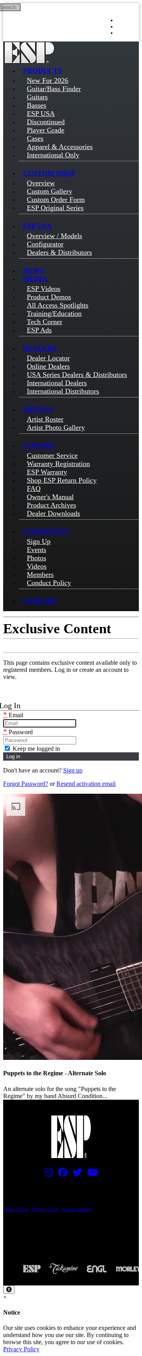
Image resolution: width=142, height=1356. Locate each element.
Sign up (72, 770)
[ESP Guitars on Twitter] (75, 1174)
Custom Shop (49, 173)
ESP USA (37, 226)
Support (39, 446)
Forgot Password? (25, 783)
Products (42, 71)
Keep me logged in (35, 748)
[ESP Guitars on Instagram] (47, 1174)
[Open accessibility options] (9, 1289)
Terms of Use (15, 1209)
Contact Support (77, 1209)
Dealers (39, 348)
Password (18, 732)
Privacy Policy (45, 1209)
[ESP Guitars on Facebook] (60, 1174)
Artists (38, 409)
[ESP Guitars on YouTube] (90, 1174)
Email (13, 715)
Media (35, 279)
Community (46, 531)
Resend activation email (86, 783)
